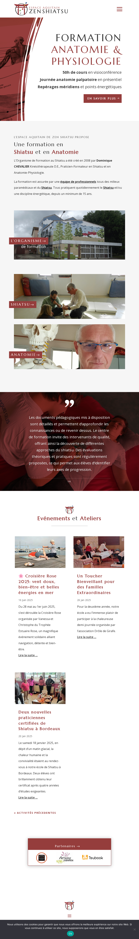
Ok (70, 933)
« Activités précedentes (35, 812)
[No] (134, 929)
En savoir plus (101, 98)
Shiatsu (46, 188)
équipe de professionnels (78, 182)
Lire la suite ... (28, 655)
